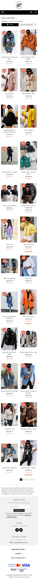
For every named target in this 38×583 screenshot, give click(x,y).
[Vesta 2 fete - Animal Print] (28, 155)
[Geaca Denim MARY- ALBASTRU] (9, 302)
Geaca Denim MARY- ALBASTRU (9, 317)
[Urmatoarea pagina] (33, 479)
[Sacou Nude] (9, 79)
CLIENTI (18, 553)
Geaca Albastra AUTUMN (9, 391)
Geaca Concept (28, 244)
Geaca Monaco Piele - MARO (28, 58)
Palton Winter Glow (28, 93)
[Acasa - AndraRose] (19, 5)
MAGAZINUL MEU (18, 549)
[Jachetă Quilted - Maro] (28, 414)
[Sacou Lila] (9, 229)
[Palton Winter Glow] (28, 80)
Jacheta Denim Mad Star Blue (9, 58)
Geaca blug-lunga (10, 278)
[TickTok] (21, 530)
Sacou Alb (28, 278)
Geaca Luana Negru (9, 205)
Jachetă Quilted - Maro (28, 429)
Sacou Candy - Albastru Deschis (28, 392)
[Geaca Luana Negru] (9, 193)
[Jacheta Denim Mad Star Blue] (9, 42)
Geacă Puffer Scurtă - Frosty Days (28, 206)
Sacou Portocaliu (28, 316)
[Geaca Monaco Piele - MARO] (28, 42)
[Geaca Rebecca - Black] (9, 155)
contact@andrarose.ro (20, 542)
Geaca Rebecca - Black (9, 172)
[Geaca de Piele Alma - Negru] (9, 339)
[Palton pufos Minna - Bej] (28, 338)
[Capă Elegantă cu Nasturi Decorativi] (9, 116)
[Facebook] (17, 530)
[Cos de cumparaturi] (31, 12)
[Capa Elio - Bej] (9, 414)
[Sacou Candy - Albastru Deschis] (28, 376)
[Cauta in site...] (35, 12)
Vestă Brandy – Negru (28, 468)
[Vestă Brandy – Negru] (28, 453)
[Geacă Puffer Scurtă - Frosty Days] (28, 193)
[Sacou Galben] (28, 116)
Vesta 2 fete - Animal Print (28, 173)
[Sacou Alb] (28, 266)
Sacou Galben (28, 130)
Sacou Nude (9, 93)
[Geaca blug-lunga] (9, 266)
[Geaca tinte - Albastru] (9, 453)
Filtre (10, 25)
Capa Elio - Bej (9, 429)
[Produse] (3, 12)
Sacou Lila (9, 244)
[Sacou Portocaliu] (28, 301)
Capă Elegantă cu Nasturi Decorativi (9, 131)
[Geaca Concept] (28, 229)
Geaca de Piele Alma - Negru (9, 353)
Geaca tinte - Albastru (9, 468)
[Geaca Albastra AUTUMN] (9, 376)
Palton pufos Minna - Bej (28, 352)
